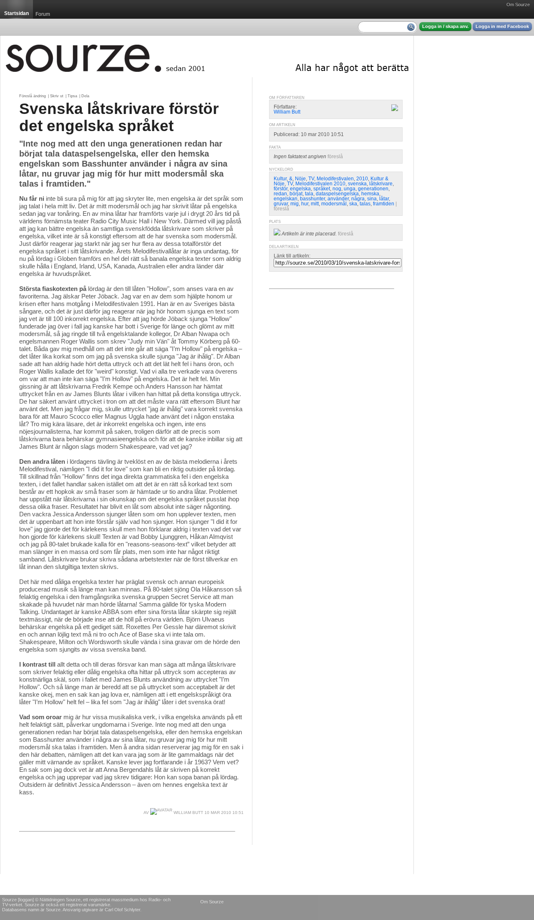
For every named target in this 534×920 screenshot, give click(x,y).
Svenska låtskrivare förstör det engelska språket (119, 117)
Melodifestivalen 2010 (320, 184)
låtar (384, 199)
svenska (357, 184)
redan (280, 194)
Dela (85, 96)
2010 (362, 179)
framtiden (383, 204)
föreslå (335, 156)
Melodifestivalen (335, 179)
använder (338, 199)
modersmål (334, 204)
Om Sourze (518, 4)
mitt (315, 204)
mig (294, 204)
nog (336, 189)
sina (372, 199)
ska (353, 204)
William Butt (187, 812)
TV (311, 179)
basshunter (312, 199)
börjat (296, 194)
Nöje (300, 179)
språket (321, 189)
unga (349, 189)
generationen (373, 189)
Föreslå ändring (32, 96)
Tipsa (72, 96)
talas (365, 204)
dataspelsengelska (337, 194)
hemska (370, 194)
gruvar (281, 204)
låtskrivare (381, 184)
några (358, 199)
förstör (280, 189)
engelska (300, 189)
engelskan (285, 199)
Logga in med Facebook (502, 26)
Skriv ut (56, 96)
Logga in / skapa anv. (445, 26)
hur (304, 204)
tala (309, 194)
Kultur (280, 179)
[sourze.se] (207, 56)
